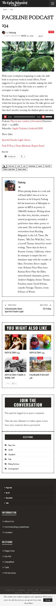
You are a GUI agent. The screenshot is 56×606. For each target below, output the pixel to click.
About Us (9, 521)
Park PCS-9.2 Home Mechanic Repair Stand (23, 145)
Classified (11, 454)
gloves (40, 166)
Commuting (31, 166)
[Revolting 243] (40, 342)
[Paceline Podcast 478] (40, 364)
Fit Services (10, 573)
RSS (41, 128)
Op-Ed (10, 450)
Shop (27, 592)
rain (24, 166)
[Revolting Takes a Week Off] (15, 364)
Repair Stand (22, 169)
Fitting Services (13, 464)
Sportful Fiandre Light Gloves (16, 140)
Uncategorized (13, 469)
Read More (28, 603)
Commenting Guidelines (16, 527)
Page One (11, 445)
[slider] (49, 116)
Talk (51, 32)
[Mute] (43, 116)
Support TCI (36, 592)
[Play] (5, 116)
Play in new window (20, 121)
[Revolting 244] (15, 342)
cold (18, 166)
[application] (28, 116)
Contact (8, 532)
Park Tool (11, 166)
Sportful (47, 166)
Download (36, 121)
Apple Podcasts (19, 128)
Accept (47, 600)
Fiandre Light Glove (9, 169)
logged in (21, 413)
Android (33, 128)
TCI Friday (47, 308)
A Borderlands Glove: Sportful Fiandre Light (14, 310)
